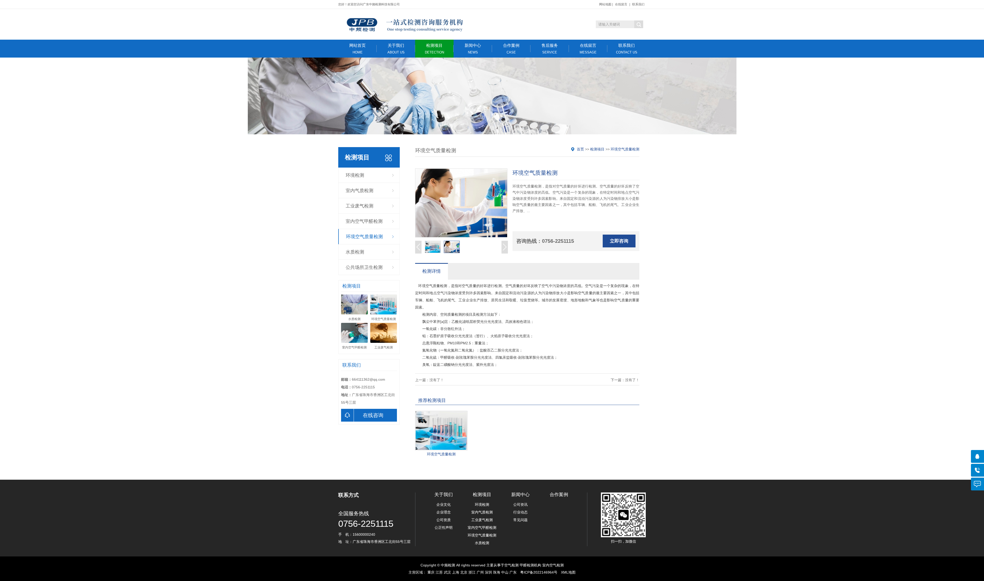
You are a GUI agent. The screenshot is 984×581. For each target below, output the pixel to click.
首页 (580, 149)
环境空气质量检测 (364, 236)
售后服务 (549, 48)
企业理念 (443, 512)
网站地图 (605, 4)
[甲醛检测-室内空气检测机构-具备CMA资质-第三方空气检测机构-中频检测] (404, 24)
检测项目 (434, 48)
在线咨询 (373, 415)
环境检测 (355, 175)
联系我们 (638, 4)
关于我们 (396, 48)
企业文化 (443, 504)
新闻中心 (473, 48)
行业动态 (520, 512)
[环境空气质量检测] (441, 430)
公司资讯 (520, 504)
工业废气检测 (359, 206)
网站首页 (357, 48)
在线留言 (621, 4)
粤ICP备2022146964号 (538, 572)
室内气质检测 (359, 190)
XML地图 (568, 572)
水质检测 (355, 252)
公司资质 (443, 520)
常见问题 (520, 520)
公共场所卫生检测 (364, 267)
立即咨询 (619, 241)
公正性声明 (444, 527)
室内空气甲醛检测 (364, 221)
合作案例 (511, 48)
